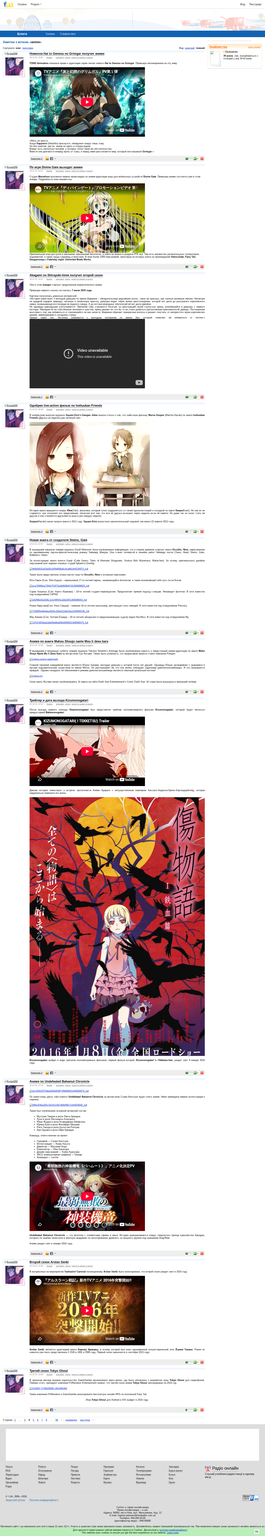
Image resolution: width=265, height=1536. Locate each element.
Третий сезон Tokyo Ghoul (49, 1370)
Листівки (75, 1478)
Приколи (75, 1474)
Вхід (242, 4)
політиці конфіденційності (173, 1530)
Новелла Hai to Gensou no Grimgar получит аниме (67, 53)
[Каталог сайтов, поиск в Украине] (251, 1496)
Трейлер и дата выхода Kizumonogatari (59, 700)
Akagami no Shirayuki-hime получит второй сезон (66, 275)
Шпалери (43, 1478)
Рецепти (75, 1482)
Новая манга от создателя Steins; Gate (58, 540)
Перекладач (12, 1474)
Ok (256, 1531)
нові (18, 48)
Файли (41, 1482)
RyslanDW (11, 53)
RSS (8, 1470)
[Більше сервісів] (55, 159)
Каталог (140, 1466)
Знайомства (218, 47)
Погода (75, 1470)
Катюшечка (231, 51)
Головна (22, 4)
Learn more (173, 1532)
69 (57, 1420)
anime (67, 57)
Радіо (9, 1486)
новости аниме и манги (82, 57)
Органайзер (12, 1482)
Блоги (172, 1474)
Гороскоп (108, 1470)
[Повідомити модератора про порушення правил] (202, 158)
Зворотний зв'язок (15, 1500)
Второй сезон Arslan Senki (49, 1262)
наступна (85, 1420)
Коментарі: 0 (36, 159)
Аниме (49, 57)
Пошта (9, 1466)
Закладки (174, 1466)
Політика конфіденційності (43, 1500)
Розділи (35, 4)
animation (60, 57)
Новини (140, 1478)
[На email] (47, 158)
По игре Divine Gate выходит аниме (56, 167)
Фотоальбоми (143, 1474)
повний (200, 48)
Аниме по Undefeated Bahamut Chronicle (59, 1081)
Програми (108, 1466)
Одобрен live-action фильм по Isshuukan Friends (66, 405)
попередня (71, 1420)
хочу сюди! (254, 47)
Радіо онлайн (225, 1468)
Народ (41, 1474)
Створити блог (68, 33)
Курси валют (176, 1470)
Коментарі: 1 (36, 397)
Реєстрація (255, 4)
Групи (172, 1482)
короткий (190, 48)
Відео (9, 1478)
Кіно (171, 1478)
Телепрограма (143, 1470)
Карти (106, 1478)
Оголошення (45, 1470)
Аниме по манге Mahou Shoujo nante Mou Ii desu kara (69, 641)
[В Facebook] (51, 158)
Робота (42, 1466)
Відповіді (141, 1482)
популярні (27, 48)
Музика (107, 1482)
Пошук (74, 1466)
